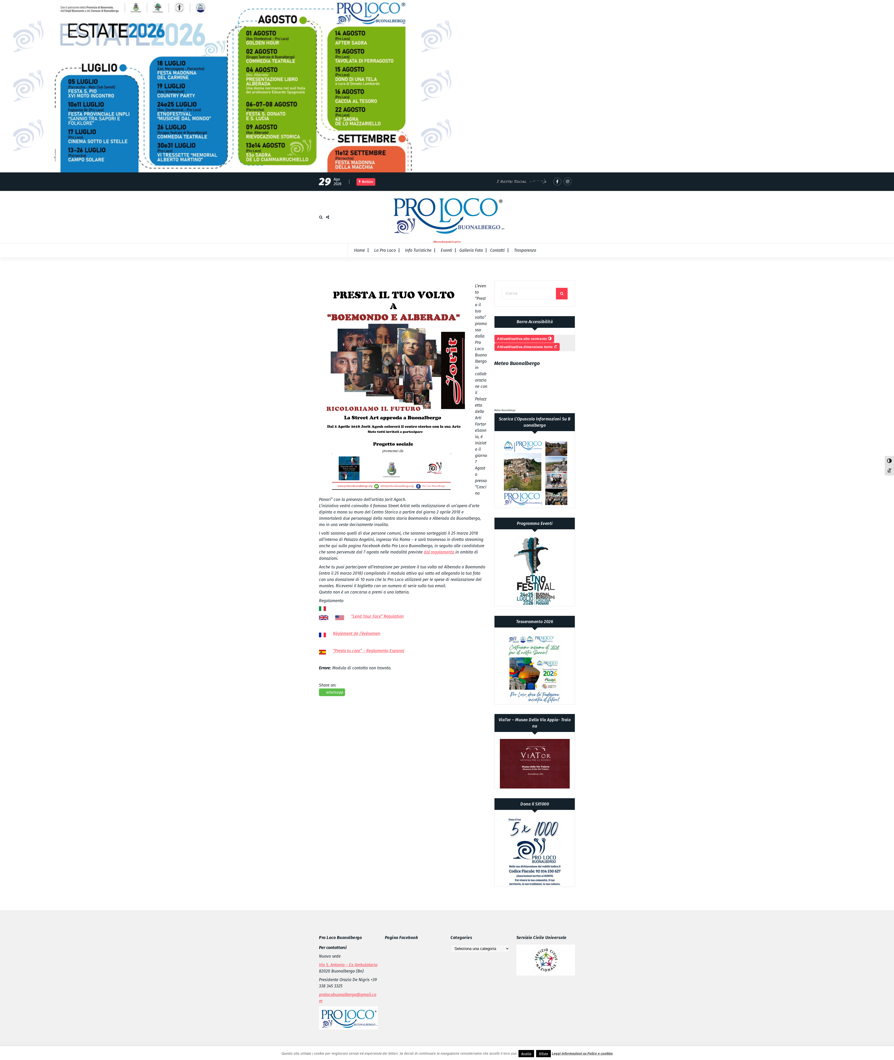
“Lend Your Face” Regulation (377, 616)
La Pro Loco (385, 250)
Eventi (446, 250)
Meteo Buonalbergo (504, 410)
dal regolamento (439, 552)
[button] (393, 388)
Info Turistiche (418, 250)
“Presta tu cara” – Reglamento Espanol (368, 650)
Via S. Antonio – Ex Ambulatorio (348, 964)
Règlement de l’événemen (356, 633)
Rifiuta (543, 1053)
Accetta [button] (526, 1053)
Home (359, 250)
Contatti (497, 250)
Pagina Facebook (401, 937)
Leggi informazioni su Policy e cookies (582, 1053)
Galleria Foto (471, 250)
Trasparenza (525, 250)
